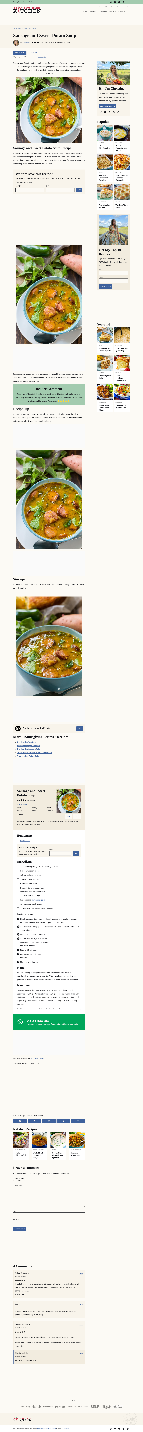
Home (85, 11)
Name (18, 186)
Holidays (120, 11)
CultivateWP (66, 1428)
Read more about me (107, 106)
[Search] (128, 11)
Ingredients (102, 11)
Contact (121, 1419)
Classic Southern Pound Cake (120, 378)
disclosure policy (42, 57)
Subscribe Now (105, 286)
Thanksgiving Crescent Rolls (28, 749)
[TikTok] (128, 2)
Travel (112, 7)
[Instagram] (110, 2)
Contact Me (125, 7)
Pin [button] (68, 816)
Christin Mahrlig (26, 42)
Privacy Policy (40, 1428)
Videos (106, 7)
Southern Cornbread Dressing (103, 177)
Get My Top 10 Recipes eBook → (23, 2)
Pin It (80, 728)
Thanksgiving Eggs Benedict (28, 746)
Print (77, 816)
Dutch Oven (25, 841)
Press (118, 7)
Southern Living (37, 1058)
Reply (81, 1274)
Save (79, 190)
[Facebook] (119, 2)
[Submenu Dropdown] (95, 11)
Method (111, 11)
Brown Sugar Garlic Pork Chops (104, 407)
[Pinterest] (123, 2)
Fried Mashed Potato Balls (28, 756)
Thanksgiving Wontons (26, 742)
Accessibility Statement (50, 1428)
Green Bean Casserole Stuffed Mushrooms (34, 753)
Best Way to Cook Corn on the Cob (121, 148)
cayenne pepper (38, 900)
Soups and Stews (30, 28)
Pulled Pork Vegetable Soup (38, 1155)
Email (49, 186)
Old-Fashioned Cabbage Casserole (121, 177)
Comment (17, 1186)
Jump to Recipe (20, 52)
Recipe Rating (18, 1178)
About (100, 7)
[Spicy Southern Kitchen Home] (27, 9)
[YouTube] (115, 2)
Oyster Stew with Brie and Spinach (57, 1155)
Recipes (92, 11)
